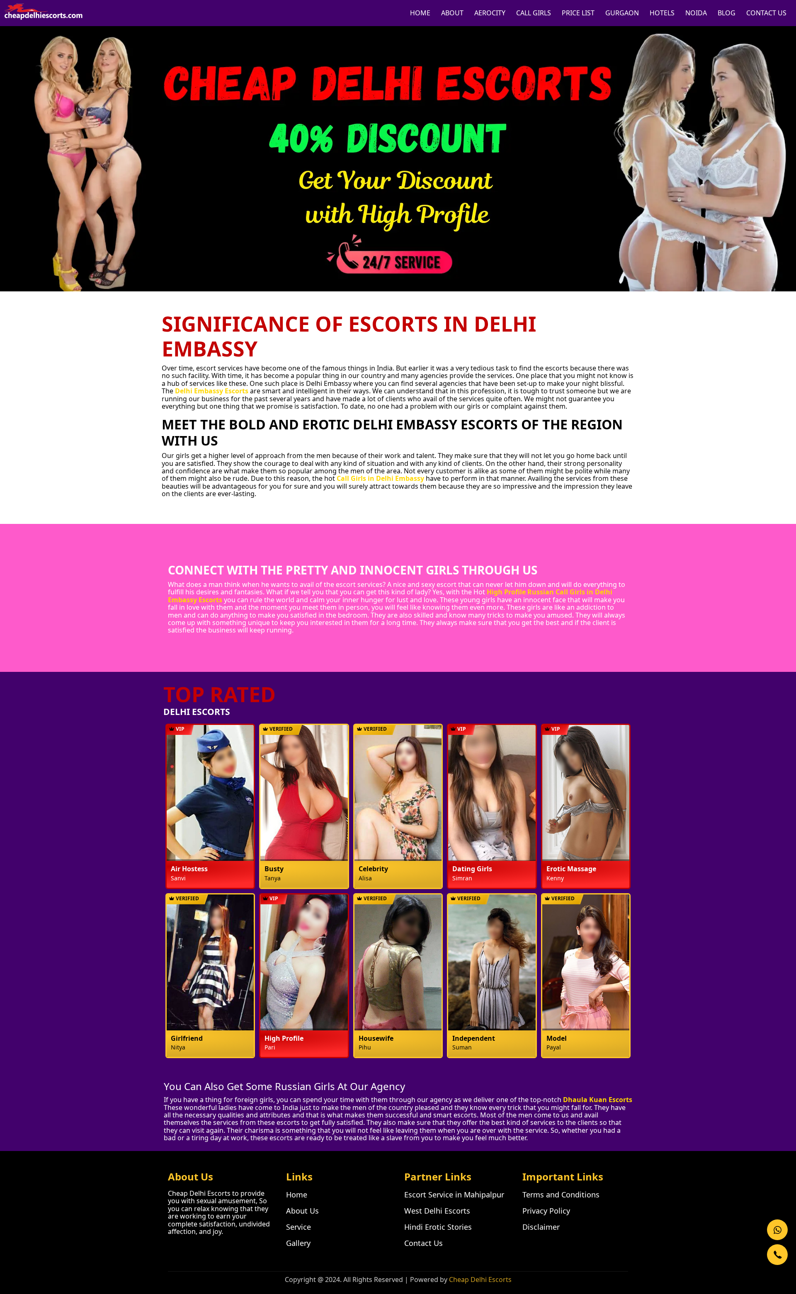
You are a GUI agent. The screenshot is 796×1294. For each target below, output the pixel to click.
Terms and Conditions (560, 1194)
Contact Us (423, 1243)
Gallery (298, 1243)
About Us (302, 1211)
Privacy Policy (546, 1211)
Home (296, 1194)
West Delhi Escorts (437, 1211)
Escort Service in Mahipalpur (454, 1194)
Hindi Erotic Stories (438, 1227)
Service (298, 1227)
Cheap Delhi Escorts (480, 1279)
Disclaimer (541, 1227)
